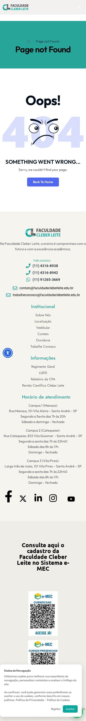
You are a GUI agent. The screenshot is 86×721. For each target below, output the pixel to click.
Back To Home (43, 182)
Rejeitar (56, 709)
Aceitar (70, 709)
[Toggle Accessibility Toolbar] (7, 352)
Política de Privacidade (30, 700)
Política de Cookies (58, 700)
